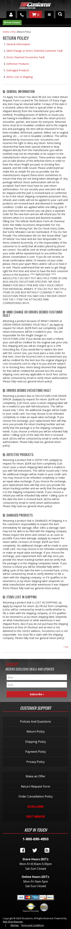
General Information (18, 44)
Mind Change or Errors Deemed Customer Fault (34, 50)
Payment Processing (31, 911)
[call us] (21, 14)
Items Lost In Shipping (19, 77)
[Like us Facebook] (22, 850)
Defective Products (17, 63)
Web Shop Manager (13, 921)
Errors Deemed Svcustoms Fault (25, 57)
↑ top (65, 646)
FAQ (13, 31)
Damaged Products (17, 70)
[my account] (10, 14)
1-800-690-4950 (35, 838)
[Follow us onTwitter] (34, 850)
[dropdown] (49, 14)
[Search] (60, 14)
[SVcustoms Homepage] (35, 7)
